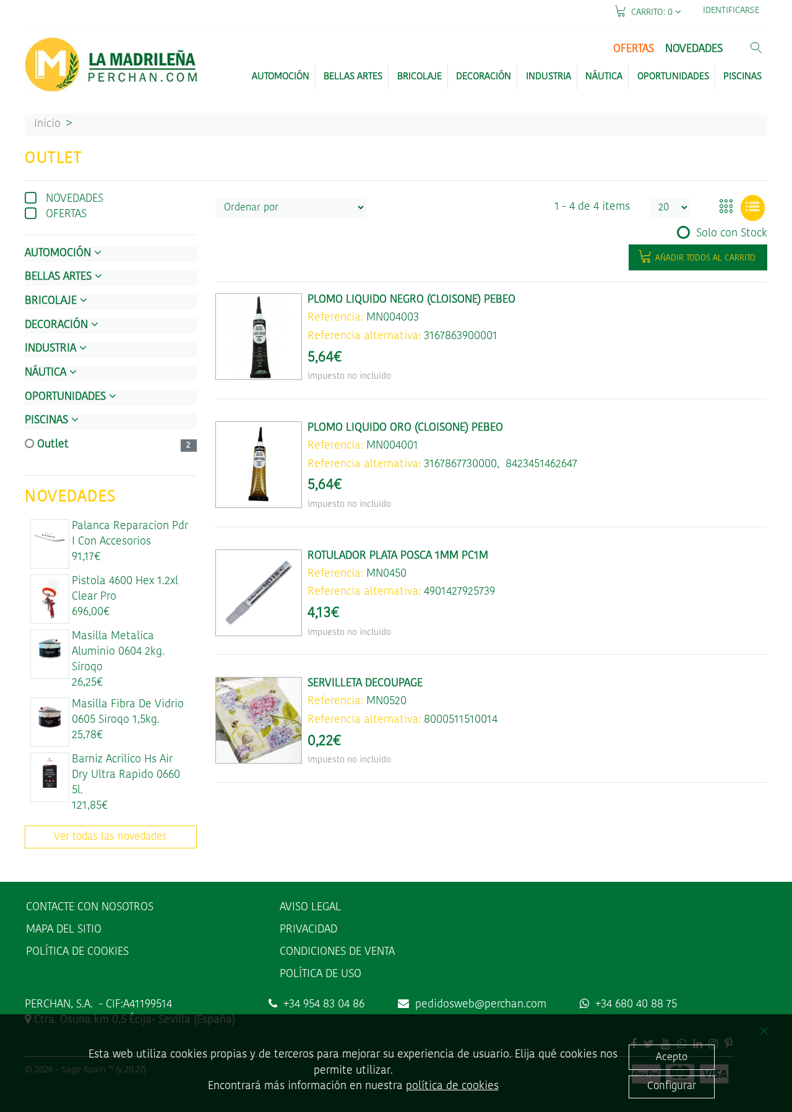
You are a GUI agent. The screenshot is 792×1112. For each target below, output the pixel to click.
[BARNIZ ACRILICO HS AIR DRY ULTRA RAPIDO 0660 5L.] (50, 772)
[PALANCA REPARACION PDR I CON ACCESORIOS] (50, 537)
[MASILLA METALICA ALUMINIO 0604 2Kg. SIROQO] (50, 648)
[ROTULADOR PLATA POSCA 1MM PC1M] (258, 593)
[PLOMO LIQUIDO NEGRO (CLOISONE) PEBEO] (258, 336)
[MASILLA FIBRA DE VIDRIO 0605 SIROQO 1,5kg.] (50, 716)
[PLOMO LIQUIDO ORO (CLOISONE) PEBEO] (258, 464)
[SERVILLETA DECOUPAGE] (258, 720)
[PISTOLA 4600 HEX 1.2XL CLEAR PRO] (50, 598)
